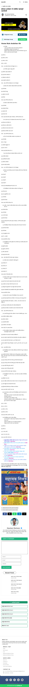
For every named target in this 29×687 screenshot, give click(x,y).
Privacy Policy (6, 664)
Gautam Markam (10, 14)
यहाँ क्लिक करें (19, 685)
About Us (5, 659)
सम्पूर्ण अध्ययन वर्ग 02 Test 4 (16, 580)
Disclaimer (5, 663)
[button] (20, 2)
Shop (4, 648)
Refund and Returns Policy (8, 653)
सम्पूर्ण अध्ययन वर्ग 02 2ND (16, 588)
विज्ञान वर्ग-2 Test (5, 625)
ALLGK (3, 2)
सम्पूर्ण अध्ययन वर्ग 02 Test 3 (16, 584)
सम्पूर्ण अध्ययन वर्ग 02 (14, 591)
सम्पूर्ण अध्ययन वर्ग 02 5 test (16, 576)
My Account (5, 650)
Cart (4, 651)
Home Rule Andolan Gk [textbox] (11, 43)
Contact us (5, 661)
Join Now (23, 34)
